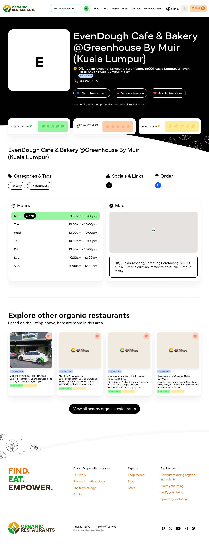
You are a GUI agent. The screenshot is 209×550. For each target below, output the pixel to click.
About (96, 8)
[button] (153, 230)
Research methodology (89, 481)
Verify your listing (172, 492)
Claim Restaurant (93, 93)
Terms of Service (106, 526)
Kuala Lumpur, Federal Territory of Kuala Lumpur (116, 104)
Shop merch (136, 475)
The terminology (84, 488)
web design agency (87, 530)
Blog (125, 8)
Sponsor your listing (174, 499)
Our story (79, 475)
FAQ (106, 8)
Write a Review (132, 93)
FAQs (131, 488)
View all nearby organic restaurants (104, 408)
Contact (135, 8)
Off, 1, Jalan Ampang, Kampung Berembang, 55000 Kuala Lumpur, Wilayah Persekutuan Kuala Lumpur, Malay (152, 267)
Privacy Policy (81, 526)
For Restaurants (152, 8)
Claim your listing (172, 486)
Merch (115, 8)
